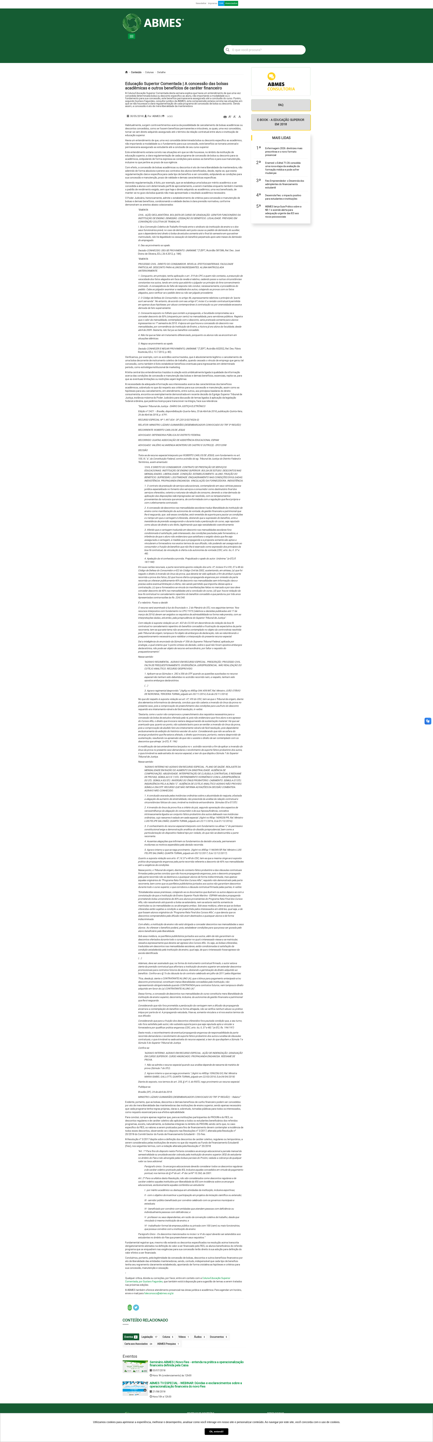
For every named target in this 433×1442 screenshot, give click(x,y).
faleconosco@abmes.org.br (159, 1293)
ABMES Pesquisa (168, 1343)
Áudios (199, 1337)
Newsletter (201, 3)
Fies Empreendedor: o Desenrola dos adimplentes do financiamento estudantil (284, 184)
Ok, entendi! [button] (216, 1431)
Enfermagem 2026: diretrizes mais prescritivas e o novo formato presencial (283, 151)
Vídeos (183, 1337)
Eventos (130, 1337)
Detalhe (161, 72)
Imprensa (212, 3)
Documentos (218, 1337)
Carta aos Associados (138, 1343)
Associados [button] (231, 3)
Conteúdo (136, 72)
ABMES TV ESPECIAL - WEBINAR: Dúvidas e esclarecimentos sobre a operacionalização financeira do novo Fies (196, 1384)
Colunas (149, 72)
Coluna (168, 1337)
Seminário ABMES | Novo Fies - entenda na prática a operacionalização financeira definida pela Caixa (197, 1363)
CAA (221, 3)
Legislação (149, 1337)
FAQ (280, 105)
